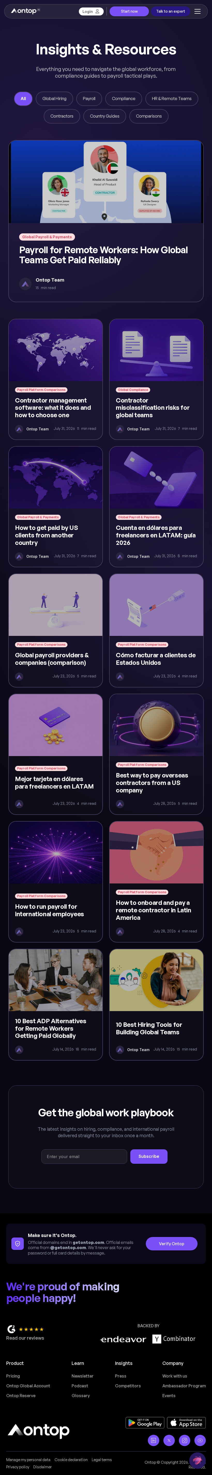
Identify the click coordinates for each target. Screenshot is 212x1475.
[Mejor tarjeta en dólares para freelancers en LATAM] (55, 754)
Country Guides (104, 116)
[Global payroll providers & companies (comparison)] (55, 630)
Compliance (123, 98)
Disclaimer (42, 1466)
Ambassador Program (184, 1385)
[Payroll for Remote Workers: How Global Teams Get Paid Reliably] (106, 221)
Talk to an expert (170, 11)
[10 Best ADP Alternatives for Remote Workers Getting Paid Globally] (55, 1004)
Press (120, 1376)
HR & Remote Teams (172, 98)
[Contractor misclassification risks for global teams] (156, 379)
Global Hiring (54, 98)
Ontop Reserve (20, 1395)
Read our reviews (25, 1338)
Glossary (81, 1395)
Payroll (89, 98)
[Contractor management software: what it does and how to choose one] (55, 379)
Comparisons (149, 116)
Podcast (80, 1385)
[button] (196, 11)
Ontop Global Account (28, 1385)
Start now (129, 11)
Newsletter (83, 1376)
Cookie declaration (71, 1459)
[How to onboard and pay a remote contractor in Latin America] (156, 882)
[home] (25, 11)
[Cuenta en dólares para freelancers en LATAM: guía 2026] (156, 507)
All (23, 98)
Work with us (174, 1376)
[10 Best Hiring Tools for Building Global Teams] (156, 1004)
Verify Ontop (171, 1243)
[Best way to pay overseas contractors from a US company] (156, 754)
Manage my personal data (28, 1459)
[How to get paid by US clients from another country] (55, 507)
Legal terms (102, 1459)
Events (169, 1395)
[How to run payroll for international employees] (55, 882)
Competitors (128, 1385)
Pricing (13, 1376)
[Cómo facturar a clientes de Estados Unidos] (156, 630)
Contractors (61, 116)
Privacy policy (17, 1466)
